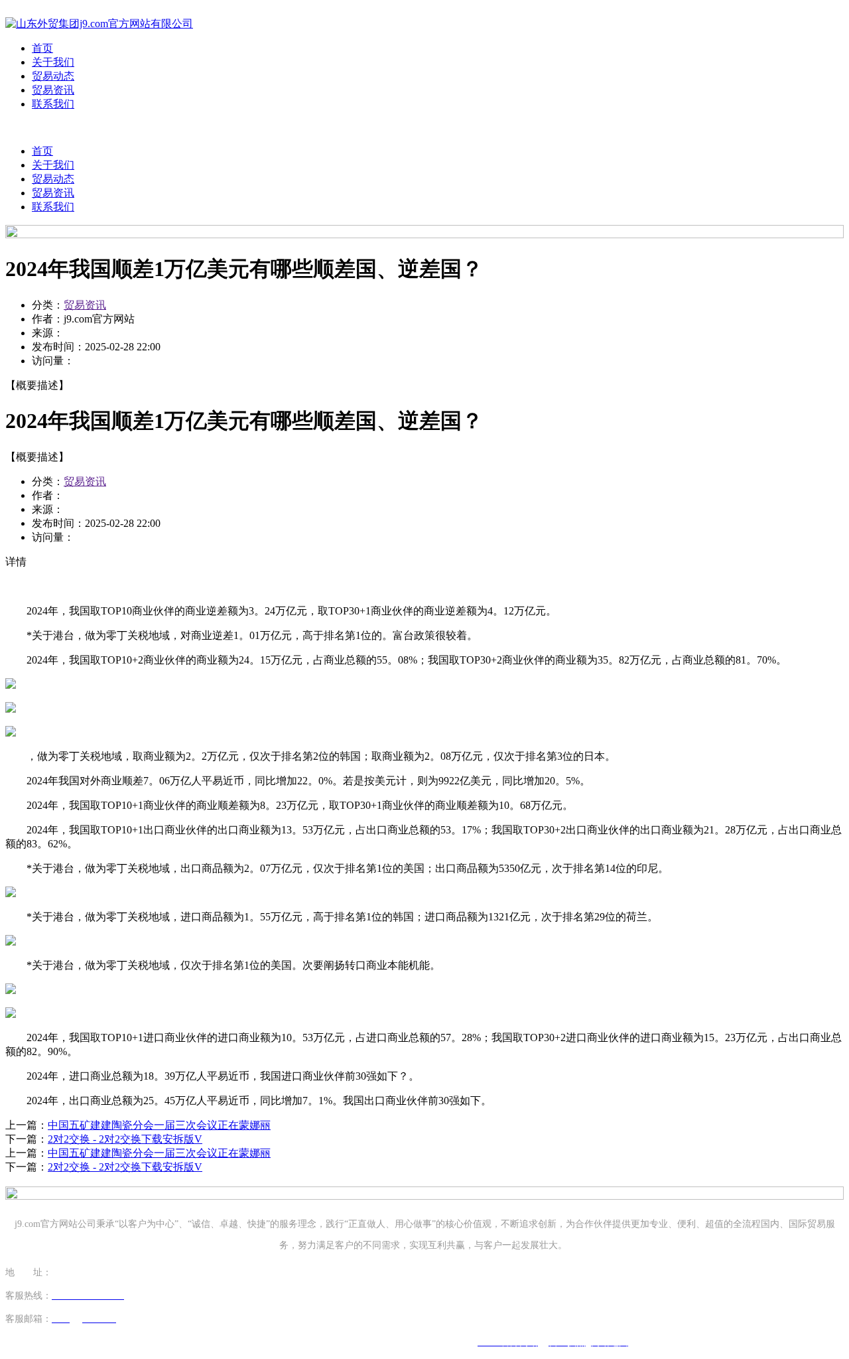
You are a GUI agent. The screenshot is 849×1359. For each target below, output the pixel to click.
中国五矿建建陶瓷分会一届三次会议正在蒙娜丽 (159, 1125)
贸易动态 (53, 76)
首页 (42, 48)
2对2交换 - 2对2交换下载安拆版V (125, 1139)
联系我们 (53, 103)
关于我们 (53, 62)
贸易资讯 (53, 90)
